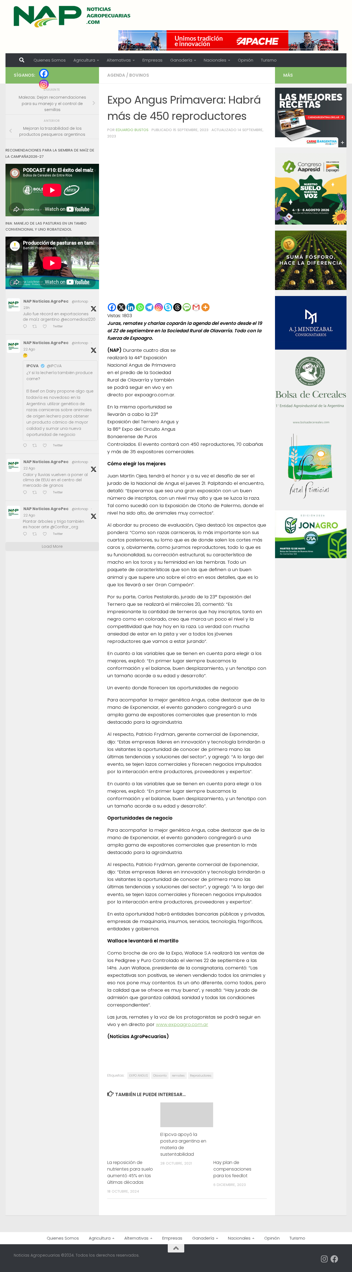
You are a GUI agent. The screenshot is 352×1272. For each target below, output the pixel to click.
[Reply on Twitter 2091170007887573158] (26, 493)
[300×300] (310, 223)
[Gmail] (196, 307)
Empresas (152, 60)
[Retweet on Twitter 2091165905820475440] (36, 534)
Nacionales (215, 60)
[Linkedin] (131, 307)
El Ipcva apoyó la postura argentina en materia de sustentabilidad (183, 1144)
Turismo (269, 60)
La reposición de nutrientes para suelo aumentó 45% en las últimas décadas (130, 1172)
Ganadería (181, 60)
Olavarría (160, 1075)
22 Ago (29, 349)
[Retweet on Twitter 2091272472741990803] (36, 327)
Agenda (116, 75)
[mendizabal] (310, 348)
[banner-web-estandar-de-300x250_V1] (310, 288)
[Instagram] (159, 307)
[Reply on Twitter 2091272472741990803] (26, 327)
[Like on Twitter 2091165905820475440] (46, 534)
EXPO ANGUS (138, 1075)
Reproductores (200, 1075)
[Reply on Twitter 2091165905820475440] (26, 534)
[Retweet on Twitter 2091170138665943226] (36, 446)
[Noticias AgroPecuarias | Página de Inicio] (73, 16)
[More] (205, 307)
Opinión (245, 60)
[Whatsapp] (140, 307)
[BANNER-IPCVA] (310, 146)
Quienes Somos (50, 60)
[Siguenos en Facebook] (334, 1259)
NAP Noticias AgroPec (45, 301)
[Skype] (168, 307)
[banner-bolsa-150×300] (310, 423)
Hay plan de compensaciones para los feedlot (232, 1169)
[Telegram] (149, 307)
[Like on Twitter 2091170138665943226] (46, 446)
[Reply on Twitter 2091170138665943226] (26, 446)
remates (178, 1075)
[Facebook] (112, 307)
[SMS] (187, 307)
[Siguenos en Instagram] (324, 1259)
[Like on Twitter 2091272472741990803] (46, 327)
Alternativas (119, 60)
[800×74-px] (228, 40)
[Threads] (177, 307)
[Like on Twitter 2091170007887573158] (46, 493)
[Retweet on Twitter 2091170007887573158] (36, 493)
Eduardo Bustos (132, 129)
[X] (121, 307)
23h (26, 307)
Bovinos (139, 75)
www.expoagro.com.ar (182, 1024)
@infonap (80, 301)
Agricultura (84, 60)
